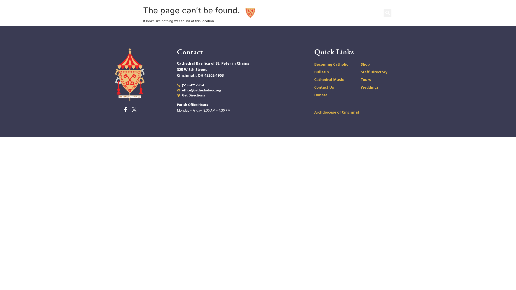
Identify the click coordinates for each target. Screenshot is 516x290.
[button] (387, 13)
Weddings (369, 87)
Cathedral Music (329, 79)
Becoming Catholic (331, 64)
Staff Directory (374, 71)
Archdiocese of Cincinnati (337, 112)
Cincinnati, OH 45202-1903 (200, 75)
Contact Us (324, 87)
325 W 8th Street (192, 69)
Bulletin (321, 71)
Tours (366, 79)
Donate (321, 94)
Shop (365, 64)
